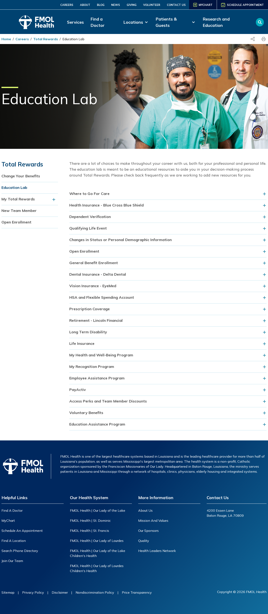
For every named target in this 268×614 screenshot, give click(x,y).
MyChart (8, 520)
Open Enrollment (16, 222)
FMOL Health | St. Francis (89, 530)
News (115, 4)
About (85, 4)
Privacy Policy (33, 592)
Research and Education (216, 22)
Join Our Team (12, 561)
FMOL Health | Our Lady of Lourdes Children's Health (97, 568)
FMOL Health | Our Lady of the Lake (97, 510)
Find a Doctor (97, 22)
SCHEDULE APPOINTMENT (245, 4)
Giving (132, 4)
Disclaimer (60, 592)
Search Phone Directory (19, 551)
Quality (143, 541)
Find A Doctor (12, 510)
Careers (66, 4)
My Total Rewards (18, 199)
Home (6, 39)
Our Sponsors (148, 530)
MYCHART (206, 4)
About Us (145, 510)
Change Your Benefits (20, 176)
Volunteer (151, 4)
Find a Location (13, 541)
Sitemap (7, 592)
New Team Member (19, 210)
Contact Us (176, 4)
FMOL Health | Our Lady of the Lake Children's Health (97, 553)
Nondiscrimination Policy (95, 592)
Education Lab (73, 39)
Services (75, 22)
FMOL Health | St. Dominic (90, 520)
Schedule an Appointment (22, 530)
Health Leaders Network (157, 551)
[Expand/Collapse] (55, 199)
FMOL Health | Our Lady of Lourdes (97, 541)
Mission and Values (153, 520)
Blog (100, 4)
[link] (136, 22)
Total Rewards (45, 39)
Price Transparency (137, 592)
